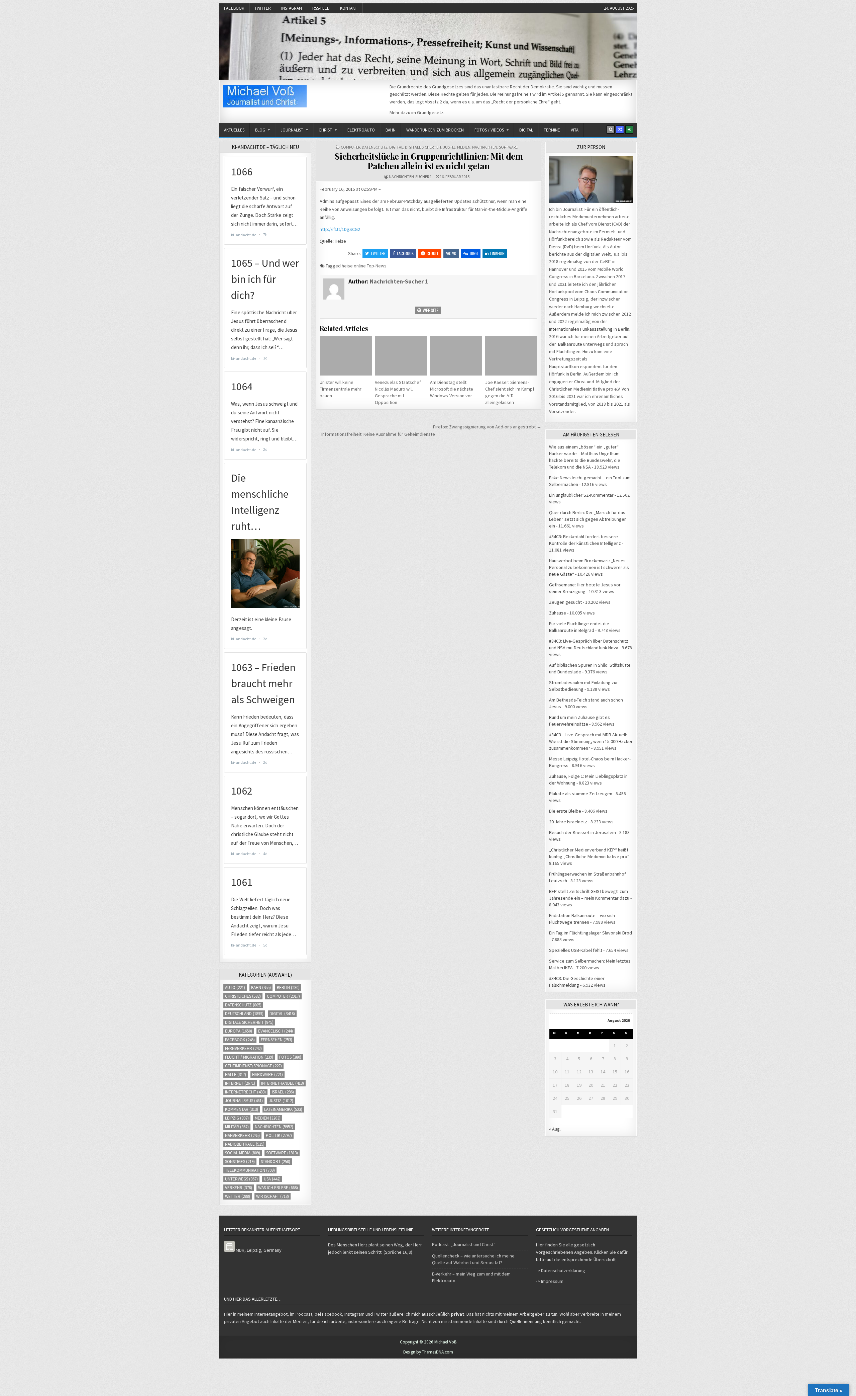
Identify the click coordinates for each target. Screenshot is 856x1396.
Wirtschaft (272, 1196)
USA (272, 1179)
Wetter (237, 1196)
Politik (279, 1135)
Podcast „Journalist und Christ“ (464, 1244)
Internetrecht (245, 1092)
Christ (325, 130)
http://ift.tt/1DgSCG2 (340, 229)
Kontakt (348, 8)
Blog (260, 130)
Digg (474, 253)
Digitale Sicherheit (423, 147)
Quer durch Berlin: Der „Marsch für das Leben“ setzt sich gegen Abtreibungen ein (588, 519)
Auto (235, 987)
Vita (574, 130)
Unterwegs (241, 1179)
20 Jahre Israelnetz (568, 822)
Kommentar (241, 1109)
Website (430, 310)
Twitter (262, 8)
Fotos (290, 1057)
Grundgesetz (430, 112)
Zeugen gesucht (565, 602)
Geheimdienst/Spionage (253, 1066)
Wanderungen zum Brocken (435, 130)
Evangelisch (275, 1031)
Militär (237, 1127)
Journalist (292, 130)
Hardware (267, 1074)
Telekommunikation (250, 1170)
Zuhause (557, 613)
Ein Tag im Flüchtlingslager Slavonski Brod (590, 933)
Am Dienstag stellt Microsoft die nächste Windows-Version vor (451, 389)
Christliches (243, 996)
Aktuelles (234, 130)
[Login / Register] (629, 130)
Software (508, 147)
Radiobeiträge (244, 1144)
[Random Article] (620, 130)
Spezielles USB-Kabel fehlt (575, 950)
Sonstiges (240, 1161)
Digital (526, 130)
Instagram (291, 8)
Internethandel (282, 1083)
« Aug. (555, 1129)
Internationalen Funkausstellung (581, 329)
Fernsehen (276, 1040)
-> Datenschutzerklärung (560, 1270)
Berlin (288, 987)
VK (454, 253)
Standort (275, 1161)
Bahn (391, 130)
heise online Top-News (364, 266)
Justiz (449, 147)
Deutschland (244, 1013)
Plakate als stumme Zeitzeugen (580, 794)
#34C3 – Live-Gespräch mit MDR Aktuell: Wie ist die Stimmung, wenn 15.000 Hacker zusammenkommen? (591, 741)
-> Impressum (549, 1281)
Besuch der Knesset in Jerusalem (582, 832)
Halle (235, 1074)
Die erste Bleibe (565, 811)
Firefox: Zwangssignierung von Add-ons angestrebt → (487, 427)
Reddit (433, 253)
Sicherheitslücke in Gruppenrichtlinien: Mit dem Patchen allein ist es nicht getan (428, 161)
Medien (463, 147)
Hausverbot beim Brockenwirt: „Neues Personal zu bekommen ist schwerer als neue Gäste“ (589, 567)
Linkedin (497, 253)
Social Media (242, 1153)
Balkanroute (570, 344)
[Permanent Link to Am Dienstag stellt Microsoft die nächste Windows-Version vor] (456, 355)
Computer (350, 147)
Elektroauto (361, 130)
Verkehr (238, 1187)
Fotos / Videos (489, 130)
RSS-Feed (321, 8)
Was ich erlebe (278, 1187)
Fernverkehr (243, 1048)
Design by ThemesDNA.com (428, 1352)
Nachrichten (484, 147)
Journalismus (244, 1100)
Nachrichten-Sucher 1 (410, 176)
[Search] (611, 130)
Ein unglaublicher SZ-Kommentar (581, 495)
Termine (552, 130)
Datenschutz (375, 147)
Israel (283, 1092)
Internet (240, 1083)
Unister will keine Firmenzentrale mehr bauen (340, 389)
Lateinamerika (283, 1109)
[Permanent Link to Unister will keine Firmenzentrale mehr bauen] (346, 355)
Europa (238, 1031)
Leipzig (237, 1118)
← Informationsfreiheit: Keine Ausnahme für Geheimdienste (375, 434)
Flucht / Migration (249, 1057)
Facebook (234, 8)
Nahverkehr (242, 1135)
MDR (240, 1250)
